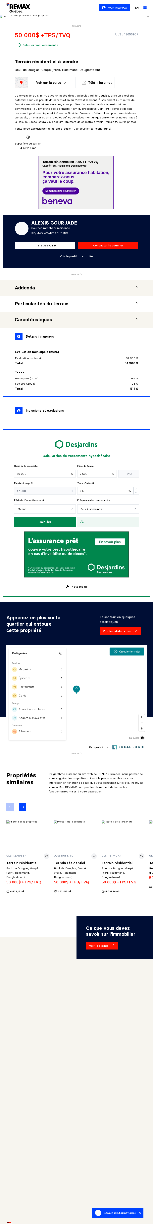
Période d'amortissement (29, 500)
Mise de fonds (85, 465)
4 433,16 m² (17, 891)
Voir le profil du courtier (77, 256)
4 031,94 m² (112, 891)
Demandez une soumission (60, 191)
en (137, 7)
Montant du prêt (23, 483)
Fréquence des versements (93, 500)
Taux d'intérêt (85, 483)
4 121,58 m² (64, 891)
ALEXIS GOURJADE (54, 223)
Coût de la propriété (26, 465)
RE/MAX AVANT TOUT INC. (50, 233)
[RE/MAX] (16, 8)
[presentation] (76, 288)
